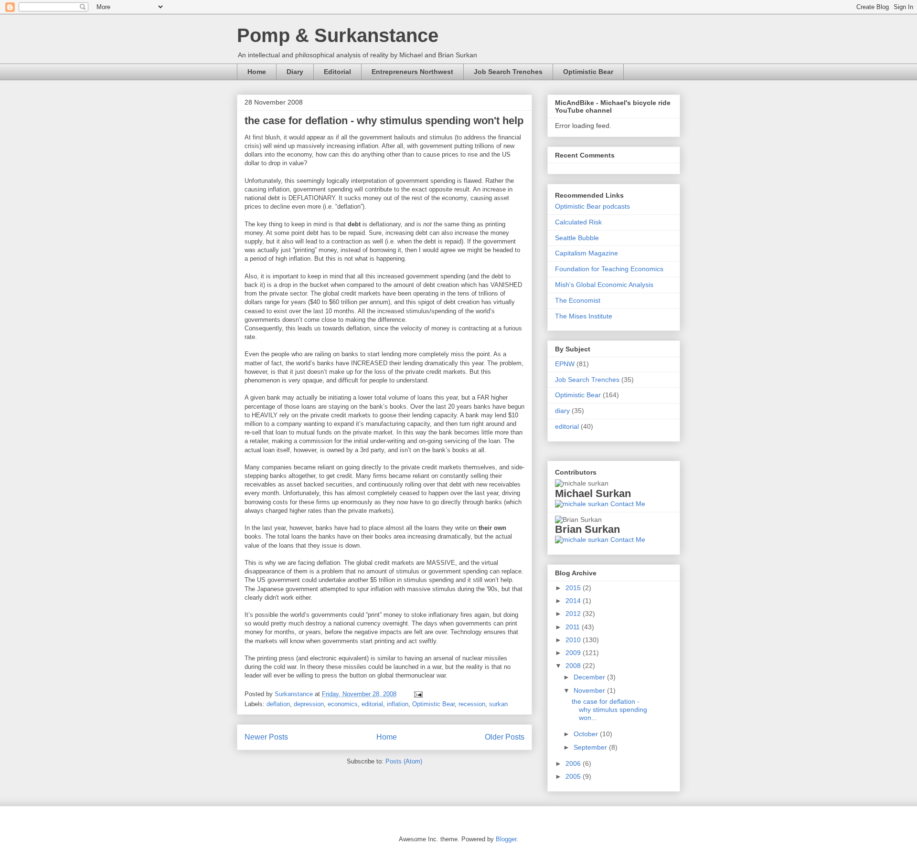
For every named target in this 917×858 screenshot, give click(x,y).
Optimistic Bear (588, 71)
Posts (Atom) (403, 761)
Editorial (337, 71)
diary (562, 410)
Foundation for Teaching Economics (609, 269)
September (591, 747)
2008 (574, 665)
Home (256, 71)
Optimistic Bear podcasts (592, 206)
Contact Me (626, 504)
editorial (372, 704)
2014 (574, 600)
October (587, 734)
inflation (397, 704)
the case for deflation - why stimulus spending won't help (384, 121)
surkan (498, 704)
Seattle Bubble (577, 238)
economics (343, 704)
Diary (295, 71)
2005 (574, 776)
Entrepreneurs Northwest (412, 71)
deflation (278, 704)
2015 (574, 588)
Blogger (506, 839)
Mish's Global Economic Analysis (604, 284)
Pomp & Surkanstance (337, 35)
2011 (573, 627)
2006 (574, 763)
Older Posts (504, 737)
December (590, 677)
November (590, 690)
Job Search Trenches (508, 71)
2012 (574, 613)
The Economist (577, 300)
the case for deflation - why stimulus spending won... (609, 709)
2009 (574, 653)
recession (471, 704)
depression (309, 704)
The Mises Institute (583, 316)
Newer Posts (266, 737)
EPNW (565, 364)
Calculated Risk (578, 222)
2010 (574, 640)
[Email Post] (417, 694)
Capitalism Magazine (586, 253)
